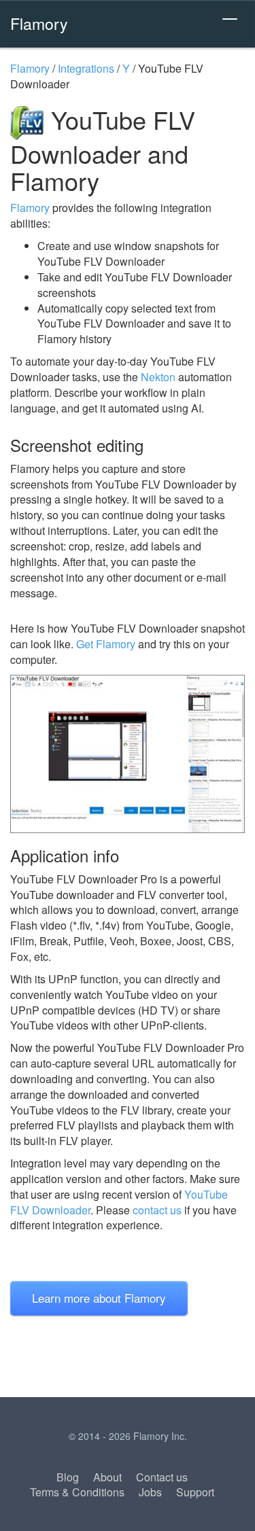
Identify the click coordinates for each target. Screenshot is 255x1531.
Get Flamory (105, 644)
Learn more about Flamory (99, 1297)
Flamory (39, 23)
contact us (157, 1210)
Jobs (150, 1492)
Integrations (86, 68)
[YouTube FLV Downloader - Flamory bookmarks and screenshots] (127, 754)
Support (195, 1492)
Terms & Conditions (77, 1492)
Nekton (158, 377)
